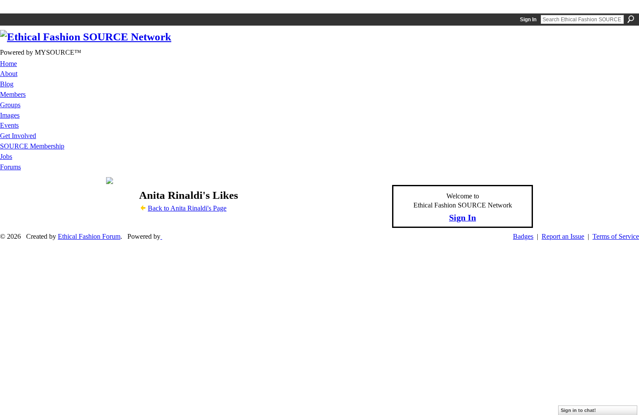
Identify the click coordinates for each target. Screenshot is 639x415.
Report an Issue (563, 236)
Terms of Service (615, 236)
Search (630, 19)
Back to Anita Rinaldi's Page (187, 208)
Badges (523, 236)
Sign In (528, 19)
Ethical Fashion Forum (89, 236)
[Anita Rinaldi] (120, 212)
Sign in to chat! (578, 410)
